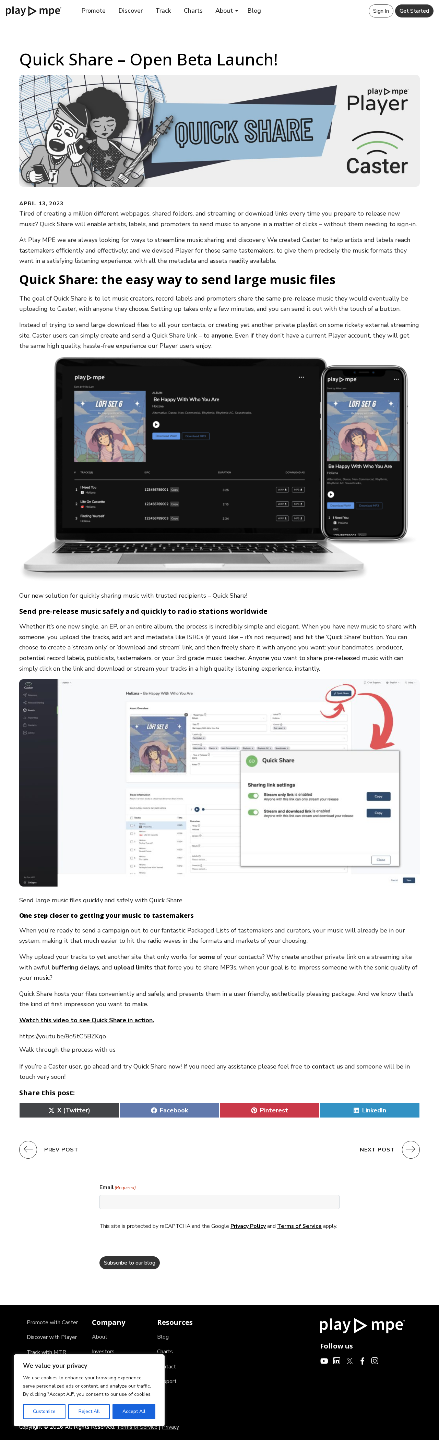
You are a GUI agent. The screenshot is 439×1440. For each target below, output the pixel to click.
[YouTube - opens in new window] (324, 1360)
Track (163, 11)
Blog (254, 11)
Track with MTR (46, 1352)
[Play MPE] (33, 11)
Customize (44, 1411)
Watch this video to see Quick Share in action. (86, 1020)
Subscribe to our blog (129, 1263)
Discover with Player (52, 1337)
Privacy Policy (248, 1226)
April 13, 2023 (41, 203)
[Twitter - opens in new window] (349, 1360)
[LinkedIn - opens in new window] (337, 1360)
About (224, 11)
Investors (103, 1351)
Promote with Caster (52, 1322)
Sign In (381, 11)
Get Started (414, 11)
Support (167, 1381)
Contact (166, 1366)
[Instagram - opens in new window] (375, 1360)
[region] (89, 1390)
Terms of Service (299, 1226)
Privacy (170, 1427)
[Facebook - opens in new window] (362, 1360)
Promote (93, 11)
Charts (193, 11)
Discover (130, 11)
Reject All (89, 1411)
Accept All (133, 1411)
